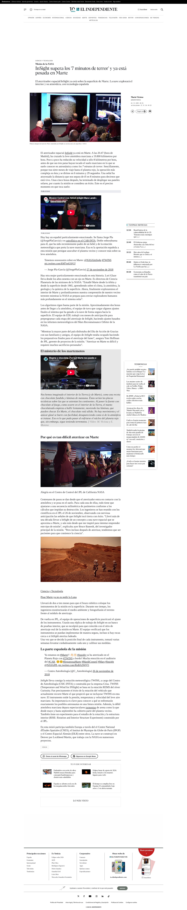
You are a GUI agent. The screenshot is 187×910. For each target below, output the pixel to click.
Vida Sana (123, 18)
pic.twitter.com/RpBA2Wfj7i (73, 665)
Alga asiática (116, 1)
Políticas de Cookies (117, 902)
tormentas (91, 707)
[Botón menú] (25, 10)
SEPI (53, 860)
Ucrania (36, 1)
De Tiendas (154, 18)
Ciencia (69, 18)
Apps (81, 866)
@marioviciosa (136, 100)
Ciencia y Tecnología (44, 60)
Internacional (58, 18)
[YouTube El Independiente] (90, 896)
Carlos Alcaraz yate (55, 1)
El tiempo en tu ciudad (39, 9)
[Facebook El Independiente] (84, 896)
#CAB (51, 661)
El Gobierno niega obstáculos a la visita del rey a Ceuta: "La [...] (144, 244)
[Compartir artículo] (132, 111)
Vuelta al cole (108, 1)
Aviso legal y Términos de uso (74, 902)
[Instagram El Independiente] (96, 896)
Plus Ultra (55, 863)
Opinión (31, 18)
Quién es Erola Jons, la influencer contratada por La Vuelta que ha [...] (143, 264)
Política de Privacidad (56, 902)
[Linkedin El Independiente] (102, 896)
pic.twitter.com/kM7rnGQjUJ (59, 263)
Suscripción (83, 860)
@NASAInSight (92, 260)
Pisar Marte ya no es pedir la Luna (59, 597)
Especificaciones (85, 871)
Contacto (82, 857)
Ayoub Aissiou (44, 1)
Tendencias (102, 18)
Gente (84, 18)
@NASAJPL (51, 665)
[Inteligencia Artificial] (118, 873)
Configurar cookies (131, 902)
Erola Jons (99, 1)
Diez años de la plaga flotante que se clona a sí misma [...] (143, 254)
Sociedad (77, 18)
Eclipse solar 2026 (58, 857)
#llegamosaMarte (72, 661)
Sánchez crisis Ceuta (77, 1)
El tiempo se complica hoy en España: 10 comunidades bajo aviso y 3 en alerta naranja (104, 786)
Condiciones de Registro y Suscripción (97, 902)
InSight (69, 152)
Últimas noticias (16, 1)
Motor (131, 18)
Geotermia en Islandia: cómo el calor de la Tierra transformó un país (143, 274)
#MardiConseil (89, 661)
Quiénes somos (84, 869)
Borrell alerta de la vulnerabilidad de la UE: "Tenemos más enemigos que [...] (143, 233)
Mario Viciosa (137, 97)
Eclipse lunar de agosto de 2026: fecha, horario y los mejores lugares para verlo (105, 772)
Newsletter (83, 863)
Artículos (93, 20)
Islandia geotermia (27, 1)
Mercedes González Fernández (62, 877)
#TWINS (106, 260)
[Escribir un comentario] (150, 111)
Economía (47, 18)
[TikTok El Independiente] (109, 897)
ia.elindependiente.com (118, 877)
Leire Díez (55, 874)
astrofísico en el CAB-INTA (81, 240)
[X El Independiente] (78, 896)
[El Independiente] (93, 9)
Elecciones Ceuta (90, 1)
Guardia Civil (56, 871)
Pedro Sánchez (56, 869)
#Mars (101, 661)
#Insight (81, 654)
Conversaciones (142, 18)
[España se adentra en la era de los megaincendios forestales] (47, 786)
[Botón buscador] (162, 9)
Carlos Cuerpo (66, 1)
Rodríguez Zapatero (58, 866)
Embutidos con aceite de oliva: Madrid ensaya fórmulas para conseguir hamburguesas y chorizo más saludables (65, 773)
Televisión (113, 18)
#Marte (64, 654)
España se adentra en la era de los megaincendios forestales (65, 785)
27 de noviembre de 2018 (100, 269)
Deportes (93, 18)
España (38, 18)
